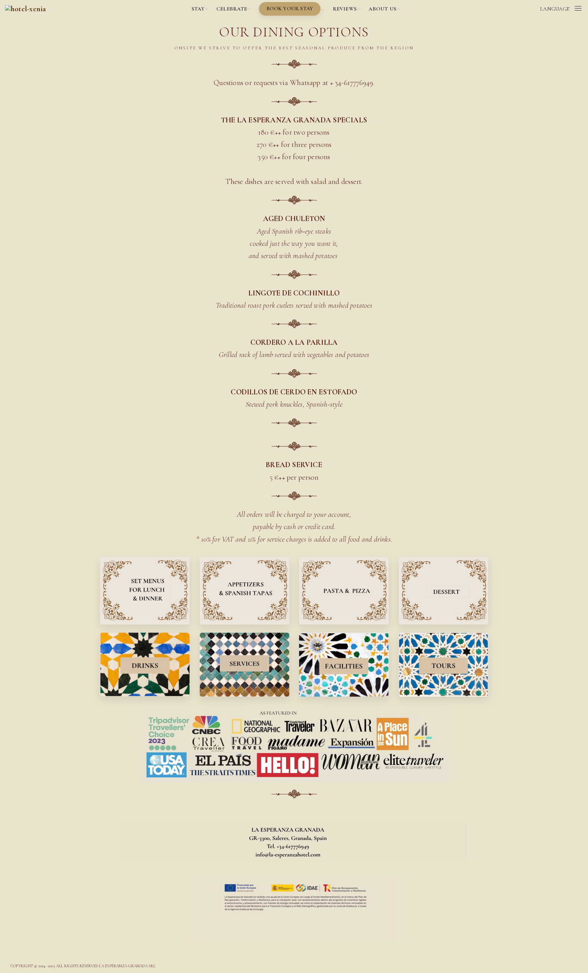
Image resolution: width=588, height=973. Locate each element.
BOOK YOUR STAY (289, 8)
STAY (198, 8)
